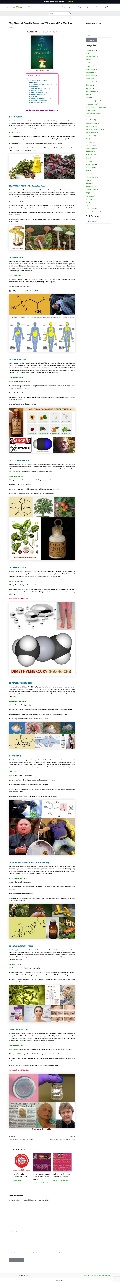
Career (88, 53)
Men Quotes (89, 145)
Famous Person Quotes (93, 101)
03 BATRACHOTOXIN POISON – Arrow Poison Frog (43, 99)
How (87, 117)
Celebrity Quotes (91, 56)
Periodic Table (64, 1180)
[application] (58, 7)
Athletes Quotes (90, 50)
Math (87, 139)
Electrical (88, 85)
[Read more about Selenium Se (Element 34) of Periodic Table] (62, 1162)
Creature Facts (90, 72)
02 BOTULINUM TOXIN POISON (39, 101)
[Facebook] (19, 1275)
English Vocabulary (91, 91)
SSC (87, 193)
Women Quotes (90, 209)
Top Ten (88, 202)
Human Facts (39, 1183)
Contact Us (94, 1275)
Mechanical (89, 142)
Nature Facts (89, 152)
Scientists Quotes (91, 190)
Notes (87, 158)
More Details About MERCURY (18, 598)
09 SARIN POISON (34, 87)
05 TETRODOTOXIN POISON (37, 95)
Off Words (89, 161)
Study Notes (89, 196)
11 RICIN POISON (34, 83)
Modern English (90, 148)
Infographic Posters (92, 123)
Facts (34, 1183)
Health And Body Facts (92, 113)
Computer (89, 66)
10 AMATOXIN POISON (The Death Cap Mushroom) (43, 85)
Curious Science (90, 75)
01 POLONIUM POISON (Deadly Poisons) (41, 103)
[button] (54, 7)
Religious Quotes (91, 177)
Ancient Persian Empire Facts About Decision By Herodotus (42, 1177)
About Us (86, 1275)
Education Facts (90, 82)
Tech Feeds (89, 199)
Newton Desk (16, 1180)
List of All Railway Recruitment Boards (20, 1175)
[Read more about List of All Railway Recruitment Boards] (22, 1162)
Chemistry (89, 60)
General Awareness (91, 104)
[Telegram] (27, 1275)
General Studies (90, 110)
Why (87, 205)
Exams (87, 94)
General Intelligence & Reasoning (95, 107)
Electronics (89, 88)
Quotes (88, 171)
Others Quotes (90, 164)
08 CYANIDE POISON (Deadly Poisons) (40, 89)
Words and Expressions (92, 212)
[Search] (70, 13)
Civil (87, 63)
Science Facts (90, 186)
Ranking (88, 174)
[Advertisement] (42, 1215)
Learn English (89, 136)
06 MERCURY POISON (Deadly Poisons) (40, 93)
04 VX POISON (34, 97)
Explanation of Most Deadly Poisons (38, 81)
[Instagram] (22, 1275)
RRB (21, 1180)
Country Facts (90, 69)
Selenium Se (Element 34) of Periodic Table (61, 1175)
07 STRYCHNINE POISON (36, 91)
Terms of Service (104, 1275)
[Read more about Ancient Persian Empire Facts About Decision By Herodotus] (42, 1162)
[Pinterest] (24, 1275)
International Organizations (94, 129)
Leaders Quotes (90, 133)
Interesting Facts (91, 126)
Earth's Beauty (90, 79)
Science (88, 183)
